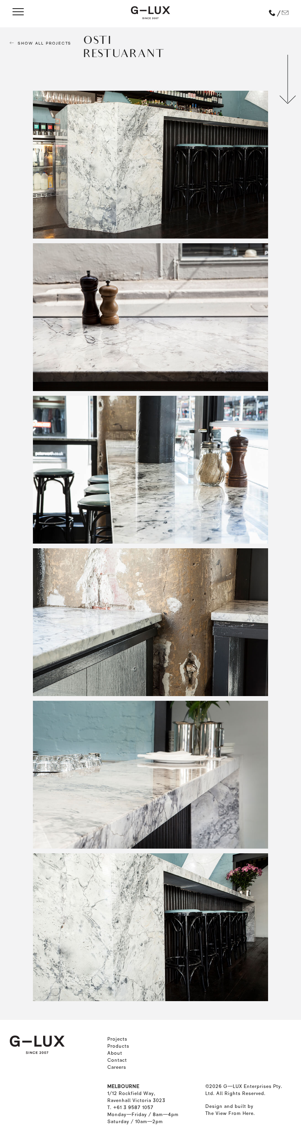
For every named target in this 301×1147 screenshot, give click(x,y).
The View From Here (229, 1113)
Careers (116, 1067)
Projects (117, 1039)
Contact (117, 1060)
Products (118, 1046)
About (114, 1053)
